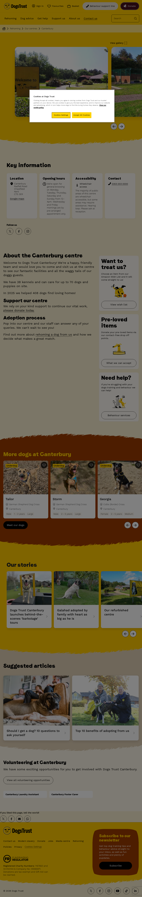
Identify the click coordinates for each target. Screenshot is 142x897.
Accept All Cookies (81, 115)
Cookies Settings (61, 115)
